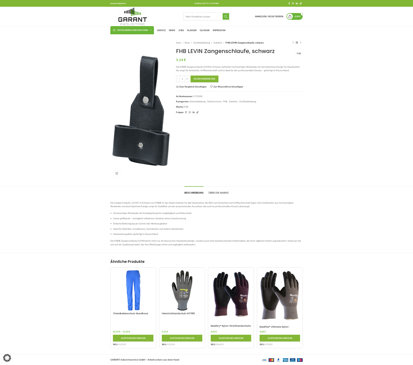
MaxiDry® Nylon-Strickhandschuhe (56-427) (231, 327)
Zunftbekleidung (201, 42)
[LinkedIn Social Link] (297, 3)
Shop (187, 42)
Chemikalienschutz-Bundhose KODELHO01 (130, 315)
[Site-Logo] (132, 16)
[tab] (194, 191)
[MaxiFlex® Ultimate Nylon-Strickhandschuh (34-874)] (280, 297)
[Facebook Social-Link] (289, 3)
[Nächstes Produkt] (301, 43)
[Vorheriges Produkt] (293, 43)
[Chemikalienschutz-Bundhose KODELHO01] (133, 290)
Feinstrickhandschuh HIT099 (178, 313)
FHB (299, 53)
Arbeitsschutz (214, 101)
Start (178, 42)
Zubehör (217, 42)
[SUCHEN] (226, 16)
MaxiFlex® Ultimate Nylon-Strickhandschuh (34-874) (275, 328)
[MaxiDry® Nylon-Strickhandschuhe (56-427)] (231, 296)
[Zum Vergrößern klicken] (117, 173)
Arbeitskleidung (197, 101)
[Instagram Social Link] (293, 3)
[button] (7, 358)
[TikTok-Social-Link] (301, 3)
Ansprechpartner (118, 3)
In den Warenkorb (204, 78)
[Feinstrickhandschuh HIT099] (182, 290)
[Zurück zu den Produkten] (297, 43)
